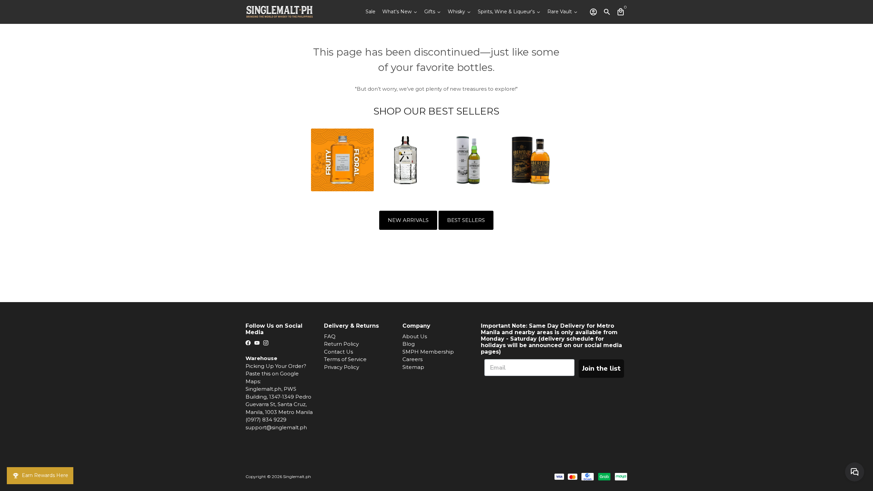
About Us (414, 336)
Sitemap (413, 367)
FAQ (330, 336)
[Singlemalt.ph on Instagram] (265, 343)
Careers (412, 359)
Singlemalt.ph (297, 476)
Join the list (601, 368)
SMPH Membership (428, 351)
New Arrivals (408, 220)
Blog (408, 344)
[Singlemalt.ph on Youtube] (257, 343)
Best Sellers (466, 220)
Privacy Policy (341, 367)
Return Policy (341, 344)
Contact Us (338, 351)
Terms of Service (345, 359)
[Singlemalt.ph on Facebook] (248, 343)
